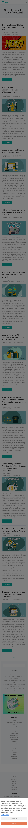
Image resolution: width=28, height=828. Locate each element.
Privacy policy (5, 814)
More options (14, 818)
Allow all (14, 823)
